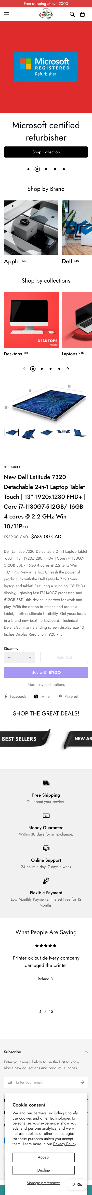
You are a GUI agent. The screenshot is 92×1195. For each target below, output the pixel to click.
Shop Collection (46, 152)
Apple (15, 261)
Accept (44, 1157)
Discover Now (46, 140)
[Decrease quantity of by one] (9, 657)
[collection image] (31, 227)
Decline (43, 1170)
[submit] (82, 1082)
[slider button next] (67, 369)
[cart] (82, 14)
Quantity (11, 648)
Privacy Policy (64, 1144)
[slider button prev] (24, 369)
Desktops (16, 354)
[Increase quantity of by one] (30, 657)
